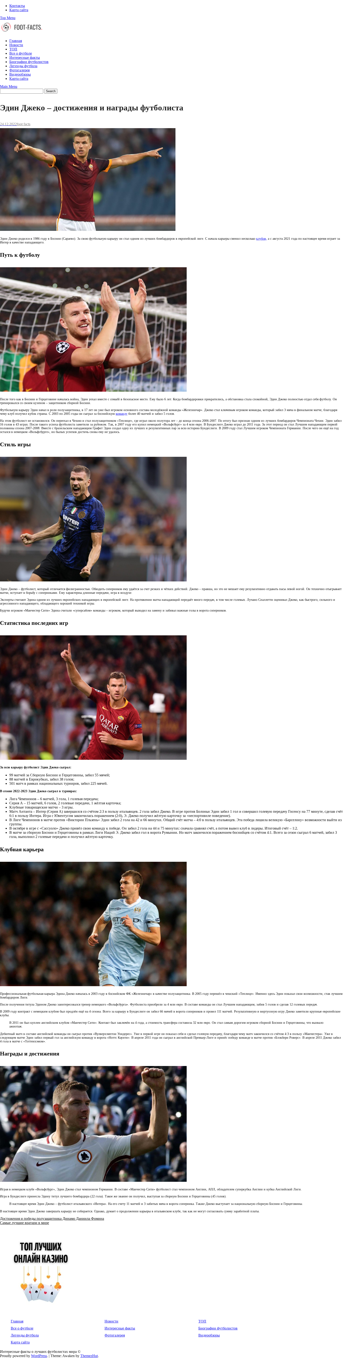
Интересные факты (24, 58)
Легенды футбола (23, 66)
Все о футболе (20, 53)
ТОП (13, 49)
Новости (16, 45)
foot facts (23, 124)
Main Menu (8, 86)
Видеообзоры (20, 74)
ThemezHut (89, 1356)
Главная (15, 41)
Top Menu (7, 18)
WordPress (39, 1356)
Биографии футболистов (29, 62)
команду (121, 413)
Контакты (17, 6)
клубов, (261, 238)
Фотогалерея (19, 70)
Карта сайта (18, 10)
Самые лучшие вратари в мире (24, 1223)
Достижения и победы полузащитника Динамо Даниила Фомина (52, 1219)
